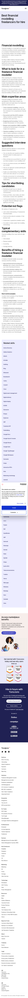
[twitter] (2, 752)
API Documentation (5, 805)
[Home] (5, 8)
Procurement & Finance (6, 813)
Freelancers (4, 834)
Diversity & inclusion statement (8, 963)
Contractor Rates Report (7, 923)
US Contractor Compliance (7, 787)
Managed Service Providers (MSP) (9, 840)
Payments (3, 766)
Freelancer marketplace (6, 782)
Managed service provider (7, 780)
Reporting (3, 771)
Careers (3, 938)
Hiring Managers (5, 818)
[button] (25, 8)
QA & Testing (4, 885)
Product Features (5, 905)
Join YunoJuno (19, 709)
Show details (20, 503)
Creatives (3, 853)
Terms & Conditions (5, 953)
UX (2, 858)
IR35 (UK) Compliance (6, 789)
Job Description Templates (7, 930)
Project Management (6, 889)
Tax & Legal (4, 816)
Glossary (3, 907)
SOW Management (5, 784)
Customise (13, 512)
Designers (3, 851)
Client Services (4, 876)
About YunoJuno (5, 936)
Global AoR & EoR (5, 794)
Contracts (3, 769)
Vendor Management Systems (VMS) (9, 842)
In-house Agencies (5, 829)
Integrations (4, 800)
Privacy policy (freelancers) (7, 958)
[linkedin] (9, 752)
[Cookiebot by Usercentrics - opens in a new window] (20, 484)
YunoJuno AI (4, 802)
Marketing (3, 866)
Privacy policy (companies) (7, 956)
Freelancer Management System (9, 777)
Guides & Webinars (5, 900)
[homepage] (7, 748)
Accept (14, 507)
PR (2, 869)
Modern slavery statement (7, 960)
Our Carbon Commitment (7, 965)
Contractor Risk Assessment (7, 927)
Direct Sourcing (5, 759)
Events (3, 945)
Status (2, 916)
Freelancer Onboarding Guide (8, 912)
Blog (2, 898)
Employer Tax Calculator (7, 925)
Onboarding (4, 762)
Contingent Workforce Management (9, 820)
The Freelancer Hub (6, 909)
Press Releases (4, 947)
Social (2, 871)
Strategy (3, 874)
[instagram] (6, 752)
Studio (2, 855)
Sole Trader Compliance (7, 791)
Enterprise (3, 827)
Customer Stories (5, 902)
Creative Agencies (5, 831)
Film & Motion (4, 860)
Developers (4, 882)
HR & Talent (4, 811)
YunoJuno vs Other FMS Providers (9, 914)
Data (2, 887)
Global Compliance (5, 764)
